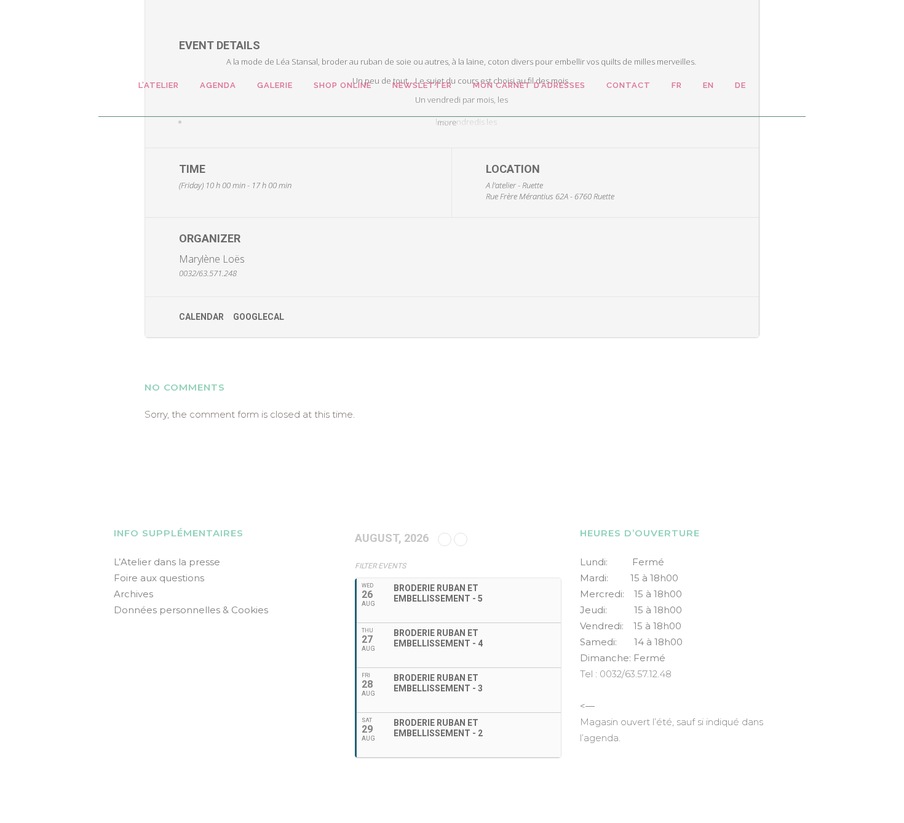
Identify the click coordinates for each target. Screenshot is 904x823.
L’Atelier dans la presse (167, 562)
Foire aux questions (159, 578)
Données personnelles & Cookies (191, 610)
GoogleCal (258, 317)
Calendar (201, 317)
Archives (133, 594)
